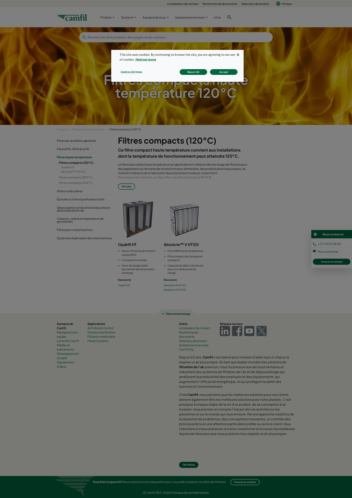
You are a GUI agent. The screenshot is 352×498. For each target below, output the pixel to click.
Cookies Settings (131, 71)
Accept (223, 71)
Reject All (193, 71)
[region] (177, 66)
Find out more (145, 59)
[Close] (237, 54)
